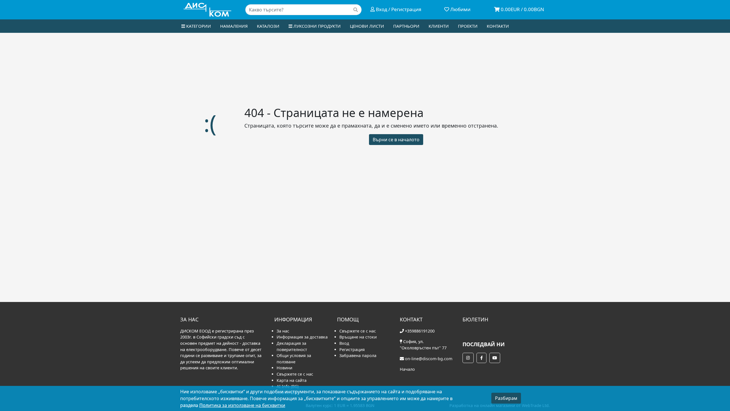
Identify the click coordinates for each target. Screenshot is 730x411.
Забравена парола (357, 355)
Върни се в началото (396, 139)
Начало (407, 369)
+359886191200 (420, 331)
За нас (283, 331)
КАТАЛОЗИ (268, 26)
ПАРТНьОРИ (406, 26)
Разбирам (506, 398)
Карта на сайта (292, 380)
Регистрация (352, 349)
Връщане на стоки (358, 337)
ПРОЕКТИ (468, 26)
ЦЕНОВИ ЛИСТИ (367, 26)
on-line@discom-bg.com (428, 358)
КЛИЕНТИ (439, 26)
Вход (344, 343)
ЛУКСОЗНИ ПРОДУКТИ (316, 26)
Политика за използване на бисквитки (242, 405)
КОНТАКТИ (498, 26)
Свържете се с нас (295, 374)
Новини (284, 367)
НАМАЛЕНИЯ (234, 26)
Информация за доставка (302, 337)
